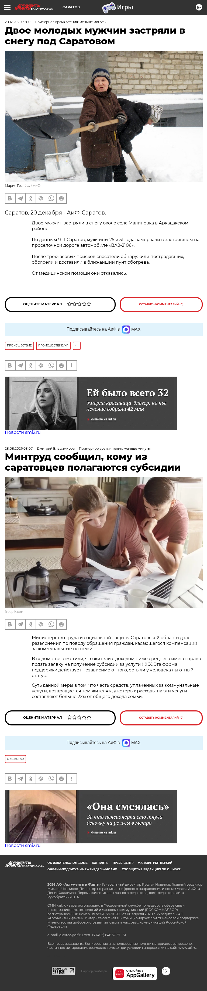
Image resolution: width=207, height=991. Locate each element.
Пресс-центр (123, 863)
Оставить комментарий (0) (161, 304)
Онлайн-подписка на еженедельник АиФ (82, 869)
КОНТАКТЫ (100, 863)
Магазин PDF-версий (155, 863)
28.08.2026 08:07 (19, 448)
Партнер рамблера (94, 971)
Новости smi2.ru (23, 432)
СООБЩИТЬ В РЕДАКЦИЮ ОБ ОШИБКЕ (151, 869)
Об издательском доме (67, 863)
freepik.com (15, 612)
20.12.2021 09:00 (17, 22)
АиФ (36, 186)
